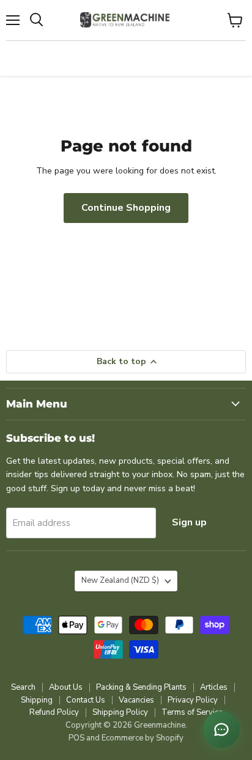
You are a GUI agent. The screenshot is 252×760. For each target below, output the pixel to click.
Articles (214, 687)
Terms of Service (192, 712)
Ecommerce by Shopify (142, 738)
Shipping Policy (120, 712)
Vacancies (136, 700)
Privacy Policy (193, 700)
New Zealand (120, 580)
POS (76, 738)
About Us (66, 687)
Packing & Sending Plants (141, 687)
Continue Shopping (126, 207)
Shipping (37, 700)
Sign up (189, 522)
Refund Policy (54, 712)
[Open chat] (221, 729)
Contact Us (85, 700)
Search (23, 687)
